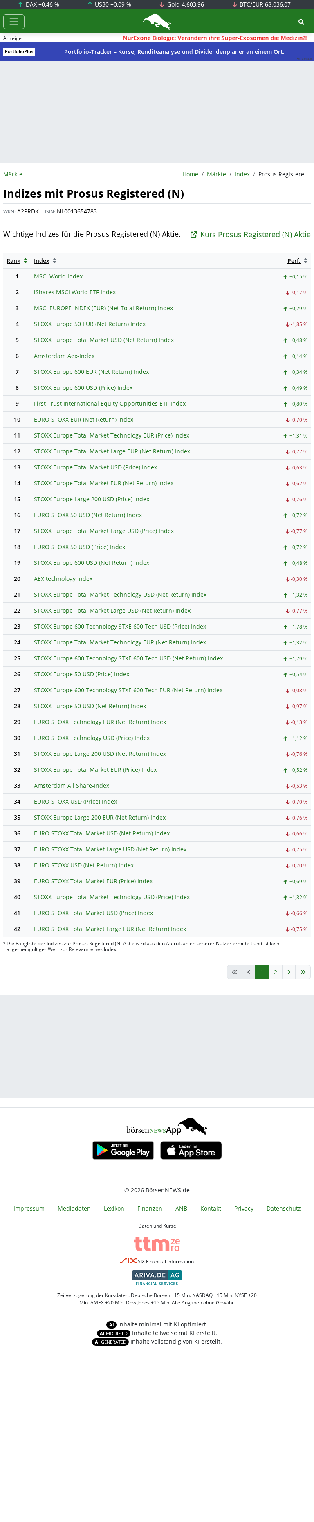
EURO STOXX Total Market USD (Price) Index (93, 913)
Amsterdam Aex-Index (64, 356)
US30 (112, 4)
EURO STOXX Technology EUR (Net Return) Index (100, 722)
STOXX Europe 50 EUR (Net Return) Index (90, 324)
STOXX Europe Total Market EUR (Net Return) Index (103, 483)
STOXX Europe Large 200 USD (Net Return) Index (100, 754)
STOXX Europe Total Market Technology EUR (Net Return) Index (120, 642)
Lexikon (114, 1208)
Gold (185, 4)
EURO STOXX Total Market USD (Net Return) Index (102, 833)
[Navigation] (14, 21)
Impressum (29, 1208)
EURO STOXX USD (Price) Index (75, 801)
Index (242, 174)
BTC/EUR (264, 4)
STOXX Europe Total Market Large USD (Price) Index (104, 531)
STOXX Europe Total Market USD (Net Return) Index (104, 340)
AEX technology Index (63, 578)
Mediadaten (74, 1208)
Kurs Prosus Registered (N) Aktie (255, 234)
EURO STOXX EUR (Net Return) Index (83, 419)
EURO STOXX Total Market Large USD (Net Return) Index (110, 849)
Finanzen (149, 1208)
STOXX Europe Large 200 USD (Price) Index (91, 499)
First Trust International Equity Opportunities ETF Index (110, 403)
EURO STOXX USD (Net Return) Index (84, 865)
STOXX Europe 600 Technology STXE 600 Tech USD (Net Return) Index (128, 658)
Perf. (294, 260)
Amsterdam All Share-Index (71, 785)
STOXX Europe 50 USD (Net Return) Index (90, 706)
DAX (41, 4)
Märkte (216, 174)
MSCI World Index (58, 276)
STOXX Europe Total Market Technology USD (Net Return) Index (120, 594)
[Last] (303, 972)
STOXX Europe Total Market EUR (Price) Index (95, 769)
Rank (13, 260)
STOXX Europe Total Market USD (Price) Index (95, 467)
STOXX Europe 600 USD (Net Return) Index (91, 563)
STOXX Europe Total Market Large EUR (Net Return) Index (112, 451)
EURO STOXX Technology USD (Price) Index (92, 738)
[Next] (289, 972)
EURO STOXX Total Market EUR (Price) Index (93, 881)
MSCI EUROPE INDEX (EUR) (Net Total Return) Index (103, 308)
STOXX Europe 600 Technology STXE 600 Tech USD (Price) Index (120, 626)
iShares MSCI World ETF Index (75, 292)
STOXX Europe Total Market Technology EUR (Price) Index (111, 435)
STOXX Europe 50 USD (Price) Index (81, 674)
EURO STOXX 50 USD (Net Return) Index (88, 515)
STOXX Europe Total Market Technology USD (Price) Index (112, 897)
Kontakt (210, 1208)
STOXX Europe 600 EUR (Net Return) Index (91, 372)
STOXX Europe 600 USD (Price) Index (83, 387)
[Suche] (301, 21)
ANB (181, 1208)
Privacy (243, 1208)
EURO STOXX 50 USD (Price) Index (79, 547)
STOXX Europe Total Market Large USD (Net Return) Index (112, 610)
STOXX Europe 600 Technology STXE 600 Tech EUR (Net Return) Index (128, 690)
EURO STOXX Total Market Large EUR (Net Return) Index (110, 929)
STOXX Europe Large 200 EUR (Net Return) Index (100, 817)
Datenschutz (284, 1208)
